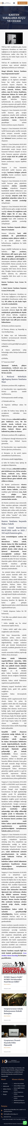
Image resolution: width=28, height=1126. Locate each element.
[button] (14, 3)
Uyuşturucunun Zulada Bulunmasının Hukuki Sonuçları (13, 1011)
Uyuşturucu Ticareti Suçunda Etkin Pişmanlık (12, 1042)
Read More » (7, 984)
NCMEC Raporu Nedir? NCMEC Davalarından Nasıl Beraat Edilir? (13, 979)
